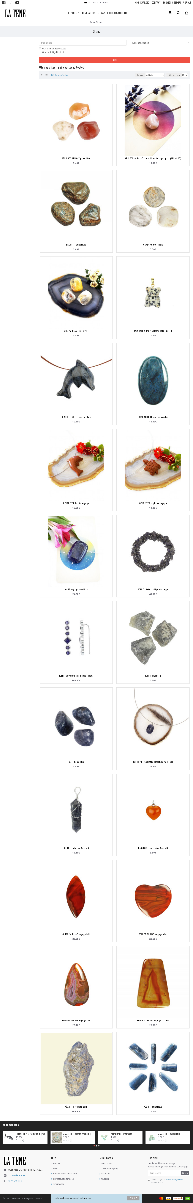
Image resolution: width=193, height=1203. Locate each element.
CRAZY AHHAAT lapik (153, 244)
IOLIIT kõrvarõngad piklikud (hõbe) (76, 675)
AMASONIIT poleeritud (169, 1133)
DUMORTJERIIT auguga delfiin (76, 417)
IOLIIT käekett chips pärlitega (153, 589)
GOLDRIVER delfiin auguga (76, 503)
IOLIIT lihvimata (153, 675)
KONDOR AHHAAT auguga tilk (76, 1020)
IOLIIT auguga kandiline (76, 589)
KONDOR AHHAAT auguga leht (76, 934)
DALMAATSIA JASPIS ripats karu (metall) (153, 330)
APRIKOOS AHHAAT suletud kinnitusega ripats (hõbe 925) (153, 158)
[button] (94, 1145)
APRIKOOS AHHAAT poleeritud (76, 158)
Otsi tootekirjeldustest (53, 52)
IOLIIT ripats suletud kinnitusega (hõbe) (153, 761)
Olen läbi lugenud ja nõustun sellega (168, 1180)
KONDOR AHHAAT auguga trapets (153, 1020)
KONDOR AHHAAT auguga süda (153, 934)
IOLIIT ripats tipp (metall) (76, 848)
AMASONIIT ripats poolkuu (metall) (78, 1133)
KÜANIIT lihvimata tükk (76, 1106)
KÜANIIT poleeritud (153, 1106)
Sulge (133, 1198)
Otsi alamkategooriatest (54, 48)
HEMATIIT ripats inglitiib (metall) (31, 1133)
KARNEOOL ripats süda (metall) (153, 848)
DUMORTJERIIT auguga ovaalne (153, 417)
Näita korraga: (174, 75)
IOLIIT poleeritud (76, 761)
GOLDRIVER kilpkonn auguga (153, 503)
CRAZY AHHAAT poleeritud (76, 330)
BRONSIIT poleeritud (76, 244)
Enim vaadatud (11, 1125)
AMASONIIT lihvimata (121, 1133)
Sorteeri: (140, 75)
